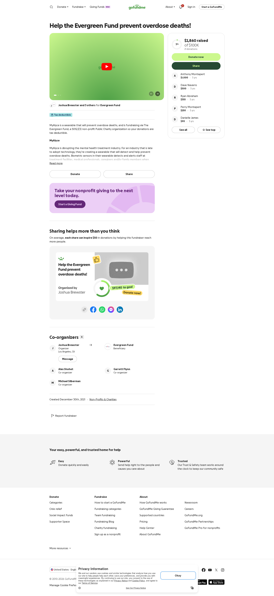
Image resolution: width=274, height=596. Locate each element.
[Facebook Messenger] (111, 309)
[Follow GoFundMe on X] (216, 570)
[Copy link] (84, 309)
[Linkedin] (120, 309)
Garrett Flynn (122, 369)
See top (210, 129)
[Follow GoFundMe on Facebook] (203, 570)
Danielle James (189, 117)
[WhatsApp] (102, 309)
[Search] (51, 7)
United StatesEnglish (66, 569)
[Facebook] (93, 309)
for (89, 105)
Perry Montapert (191, 107)
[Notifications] (180, 7)
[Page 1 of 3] (55, 95)
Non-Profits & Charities (103, 399)
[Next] (157, 93)
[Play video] (106, 66)
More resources (58, 548)
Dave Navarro (189, 85)
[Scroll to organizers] (54, 104)
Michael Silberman (69, 381)
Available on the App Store (216, 582)
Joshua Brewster (68, 345)
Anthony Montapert (193, 74)
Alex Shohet (65, 369)
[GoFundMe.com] (137, 7)
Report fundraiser (66, 415)
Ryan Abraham (189, 96)
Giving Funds (100, 6)
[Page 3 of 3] (60, 95)
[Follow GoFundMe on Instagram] (222, 570)
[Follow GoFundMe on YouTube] (210, 570)
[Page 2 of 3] (58, 95)
